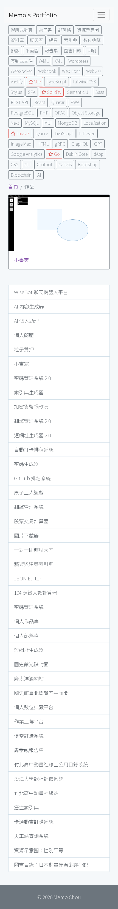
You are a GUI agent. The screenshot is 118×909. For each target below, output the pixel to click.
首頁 (13, 186)
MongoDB (67, 123)
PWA (75, 102)
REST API (19, 102)
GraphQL (79, 144)
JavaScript (63, 133)
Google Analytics (26, 154)
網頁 (53, 40)
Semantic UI (78, 92)
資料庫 (17, 40)
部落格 (64, 30)
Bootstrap (87, 164)
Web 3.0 (93, 71)
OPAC (60, 113)
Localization (94, 123)
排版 (15, 50)
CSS (14, 164)
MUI (48, 123)
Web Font (71, 71)
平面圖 (32, 50)
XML (58, 61)
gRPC (60, 144)
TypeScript (56, 81)
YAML (44, 61)
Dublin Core (77, 154)
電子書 (45, 30)
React (39, 102)
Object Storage (86, 113)
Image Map (21, 144)
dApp (98, 154)
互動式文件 (22, 61)
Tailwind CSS (84, 81)
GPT (98, 144)
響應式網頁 (22, 30)
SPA (31, 92)
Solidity (53, 92)
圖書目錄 (73, 50)
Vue (37, 81)
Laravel (23, 133)
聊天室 (36, 40)
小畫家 (21, 259)
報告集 (51, 50)
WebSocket (21, 71)
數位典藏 (92, 40)
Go (56, 154)
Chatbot (44, 164)
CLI (27, 164)
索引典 (70, 40)
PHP (44, 113)
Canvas (65, 164)
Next (15, 123)
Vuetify (17, 81)
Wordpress (78, 61)
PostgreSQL (22, 113)
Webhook (47, 71)
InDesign (87, 133)
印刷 (92, 50)
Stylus (16, 92)
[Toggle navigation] (101, 15)
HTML (43, 144)
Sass (99, 92)
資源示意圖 (88, 30)
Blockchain (21, 175)
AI (39, 175)
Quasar (57, 102)
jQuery (42, 133)
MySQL (31, 123)
